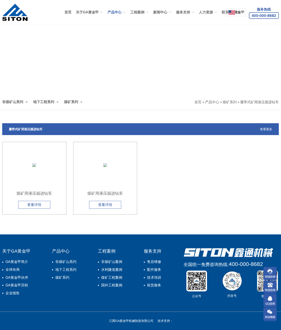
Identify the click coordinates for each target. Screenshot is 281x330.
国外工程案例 (111, 285)
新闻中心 (160, 12)
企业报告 (12, 293)
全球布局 (12, 269)
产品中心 (115, 12)
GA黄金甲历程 (16, 285)
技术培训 (154, 277)
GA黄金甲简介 (16, 262)
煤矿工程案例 (111, 277)
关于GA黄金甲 (87, 12)
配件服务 (154, 269)
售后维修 (154, 262)
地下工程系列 (43, 102)
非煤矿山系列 (12, 102)
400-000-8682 (246, 264)
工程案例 (137, 12)
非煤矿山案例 (111, 262)
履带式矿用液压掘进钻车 (259, 102)
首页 (68, 12)
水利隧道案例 (111, 269)
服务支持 (183, 12)
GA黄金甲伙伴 (16, 277)
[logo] (15, 12)
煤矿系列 (71, 102)
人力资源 (206, 12)
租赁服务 (154, 285)
